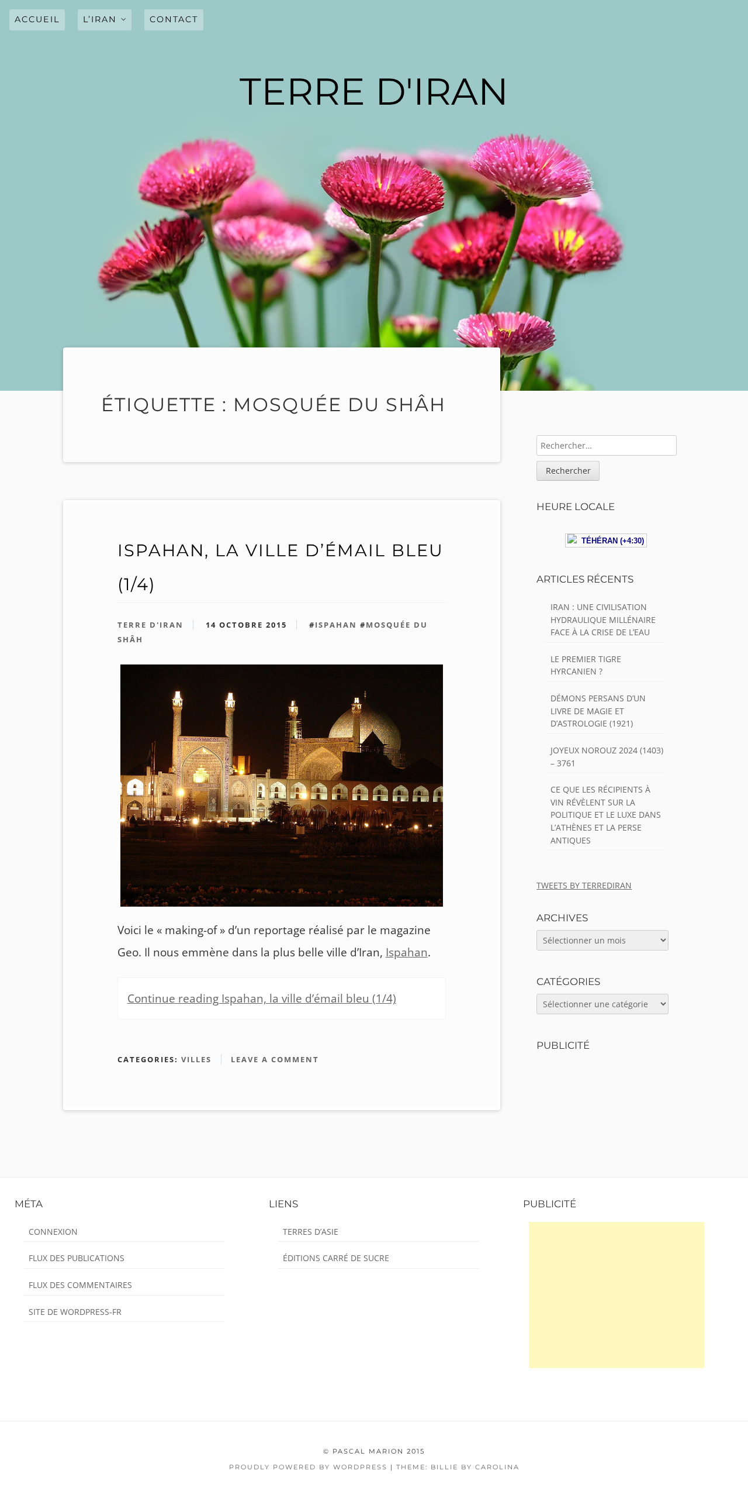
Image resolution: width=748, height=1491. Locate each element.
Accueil (37, 19)
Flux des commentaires (80, 1284)
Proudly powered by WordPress (308, 1467)
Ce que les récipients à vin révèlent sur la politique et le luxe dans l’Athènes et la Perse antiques (605, 814)
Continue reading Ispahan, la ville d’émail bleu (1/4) (261, 998)
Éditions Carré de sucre (336, 1257)
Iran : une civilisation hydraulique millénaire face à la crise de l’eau (603, 619)
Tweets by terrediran (584, 885)
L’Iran (100, 19)
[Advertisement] (616, 1295)
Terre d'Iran (150, 624)
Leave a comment (275, 1059)
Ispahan (336, 624)
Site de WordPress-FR (75, 1311)
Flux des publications (76, 1257)
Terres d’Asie (310, 1231)
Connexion (53, 1231)
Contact (174, 19)
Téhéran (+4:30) (610, 540)
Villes (196, 1059)
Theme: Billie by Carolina (458, 1467)
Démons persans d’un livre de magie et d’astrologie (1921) (598, 711)
